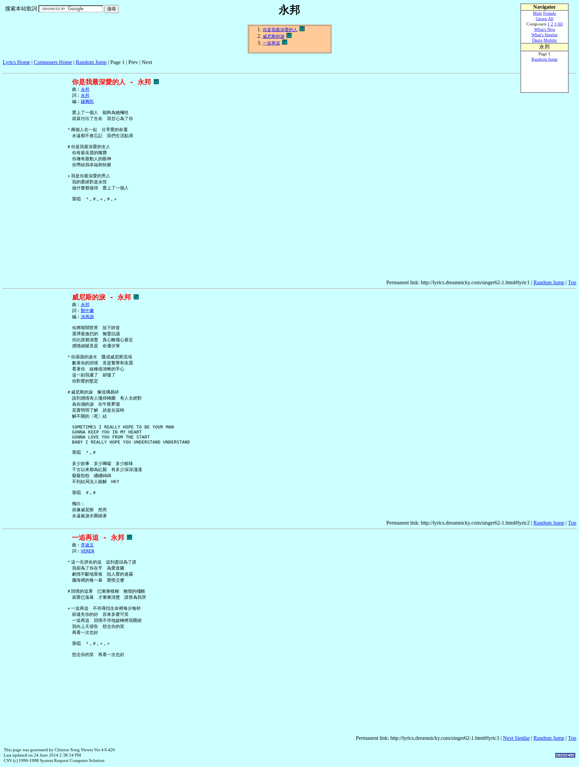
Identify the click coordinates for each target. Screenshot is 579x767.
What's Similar (544, 34)
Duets (537, 40)
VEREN (87, 550)
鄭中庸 (87, 310)
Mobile (550, 40)
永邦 (85, 89)
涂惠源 (87, 316)
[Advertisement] (125, 67)
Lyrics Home (16, 62)
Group (541, 18)
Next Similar (516, 738)
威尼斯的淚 (273, 36)
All (551, 18)
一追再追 (271, 43)
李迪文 (87, 544)
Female (549, 13)
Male (537, 13)
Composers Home (53, 62)
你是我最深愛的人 (280, 29)
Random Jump (91, 62)
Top (572, 282)
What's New (544, 29)
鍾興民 (87, 101)
